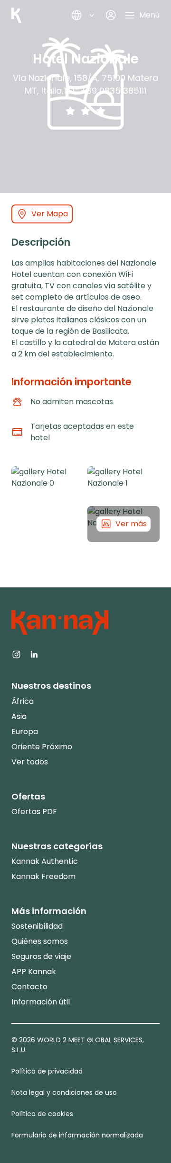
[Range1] (70, 110)
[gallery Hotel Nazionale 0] (47, 504)
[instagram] (16, 653)
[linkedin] (34, 653)
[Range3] (100, 110)
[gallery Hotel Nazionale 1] (123, 484)
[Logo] (16, 15)
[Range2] (85, 110)
